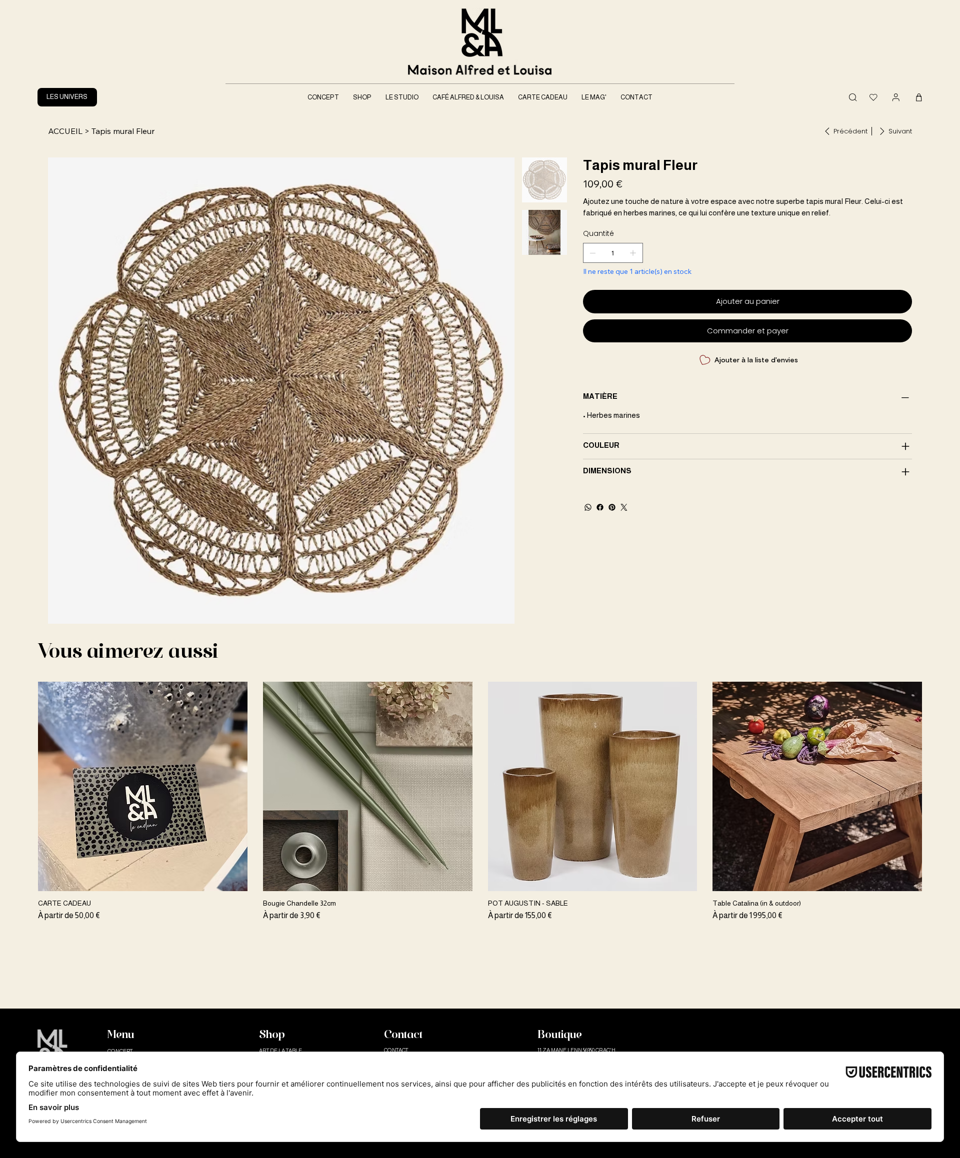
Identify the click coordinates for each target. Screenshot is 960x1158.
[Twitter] (624, 507)
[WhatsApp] (588, 507)
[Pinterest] (612, 507)
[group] (480, 801)
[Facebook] (600, 507)
